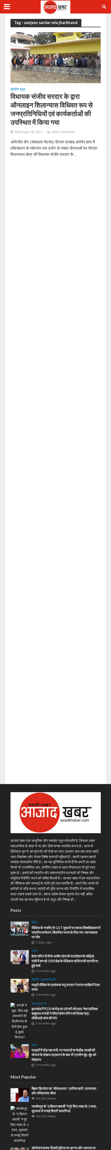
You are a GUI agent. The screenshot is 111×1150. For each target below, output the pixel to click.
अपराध (36, 1004)
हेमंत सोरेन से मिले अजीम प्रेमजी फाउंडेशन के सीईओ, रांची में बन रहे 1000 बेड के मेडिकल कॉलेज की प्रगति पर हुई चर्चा (65, 960)
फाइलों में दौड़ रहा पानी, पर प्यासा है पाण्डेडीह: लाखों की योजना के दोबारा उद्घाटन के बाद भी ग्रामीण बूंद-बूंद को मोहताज (64, 1054)
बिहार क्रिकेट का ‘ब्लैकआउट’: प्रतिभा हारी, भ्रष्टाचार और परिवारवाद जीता (64, 1091)
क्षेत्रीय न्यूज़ (18, 90)
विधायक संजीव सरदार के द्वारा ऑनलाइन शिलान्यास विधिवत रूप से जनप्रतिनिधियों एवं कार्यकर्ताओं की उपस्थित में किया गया (52, 109)
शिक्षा (34, 922)
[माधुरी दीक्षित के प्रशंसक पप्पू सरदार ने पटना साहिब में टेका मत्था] (20, 985)
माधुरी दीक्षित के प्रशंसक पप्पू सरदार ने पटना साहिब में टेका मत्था (66, 987)
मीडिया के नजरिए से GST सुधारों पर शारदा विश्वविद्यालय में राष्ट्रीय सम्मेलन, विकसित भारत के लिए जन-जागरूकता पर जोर (66, 932)
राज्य (34, 951)
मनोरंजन (51, 979)
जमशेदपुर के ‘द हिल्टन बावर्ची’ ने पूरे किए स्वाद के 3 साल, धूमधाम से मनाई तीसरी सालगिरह (64, 1108)
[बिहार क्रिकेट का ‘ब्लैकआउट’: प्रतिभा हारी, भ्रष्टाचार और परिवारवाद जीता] (20, 1094)
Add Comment (62, 132)
